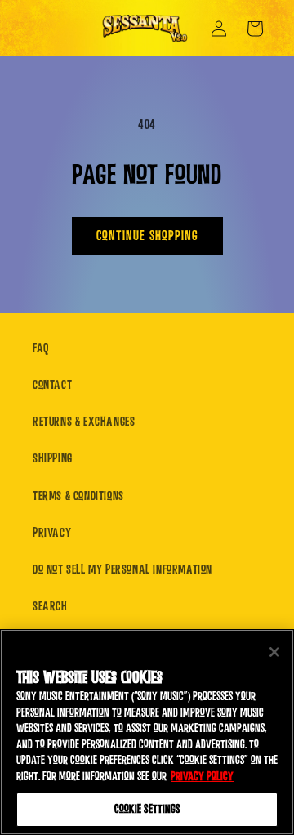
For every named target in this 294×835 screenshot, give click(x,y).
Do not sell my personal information (122, 569)
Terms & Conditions (78, 496)
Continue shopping (147, 236)
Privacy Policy (202, 776)
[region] (147, 732)
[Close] (274, 652)
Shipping (53, 458)
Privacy (52, 532)
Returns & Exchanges (84, 421)
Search (50, 606)
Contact (52, 385)
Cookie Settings (147, 809)
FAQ (41, 348)
